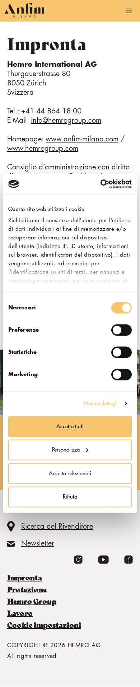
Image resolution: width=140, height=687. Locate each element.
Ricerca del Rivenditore (57, 526)
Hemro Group (31, 601)
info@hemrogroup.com (66, 120)
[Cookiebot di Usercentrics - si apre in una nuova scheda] (101, 184)
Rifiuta (70, 497)
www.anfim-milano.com (82, 139)
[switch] (121, 330)
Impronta (24, 578)
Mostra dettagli (101, 403)
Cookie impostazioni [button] (44, 625)
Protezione (27, 589)
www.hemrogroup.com (42, 148)
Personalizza (66, 450)
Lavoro (20, 613)
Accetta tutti (70, 426)
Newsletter (37, 543)
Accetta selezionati (70, 473)
